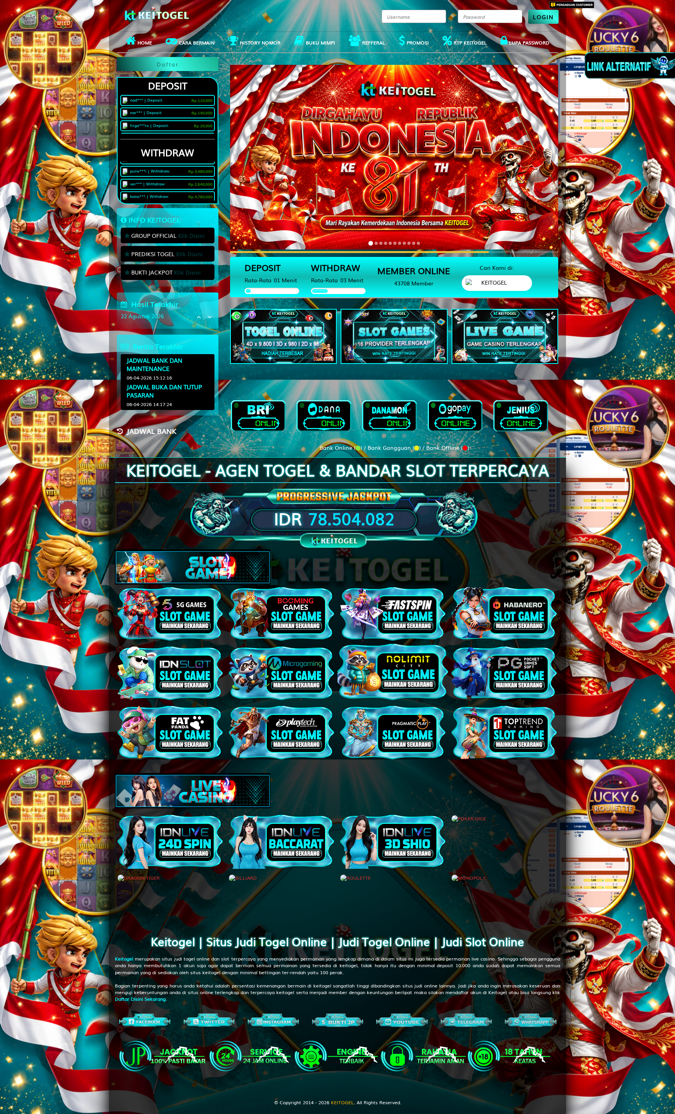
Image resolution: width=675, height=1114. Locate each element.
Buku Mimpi (319, 42)
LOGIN (543, 17)
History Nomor (259, 42)
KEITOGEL (342, 1102)
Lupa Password (528, 42)
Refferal (373, 42)
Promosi (417, 42)
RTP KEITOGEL (469, 42)
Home (144, 42)
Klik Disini (191, 235)
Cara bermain (195, 42)
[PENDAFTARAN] (283, 336)
